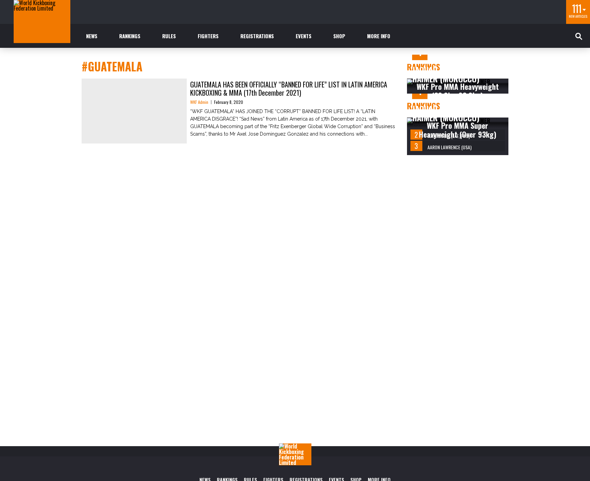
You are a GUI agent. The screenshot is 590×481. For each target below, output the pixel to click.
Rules (169, 36)
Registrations (257, 36)
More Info (378, 36)
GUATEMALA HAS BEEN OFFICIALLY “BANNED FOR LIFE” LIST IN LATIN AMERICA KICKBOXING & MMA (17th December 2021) (288, 88)
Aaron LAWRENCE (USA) (449, 147)
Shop (339, 36)
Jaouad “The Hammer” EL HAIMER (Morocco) (456, 74)
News (91, 36)
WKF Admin (199, 102)
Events (303, 36)
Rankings (129, 36)
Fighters (208, 36)
